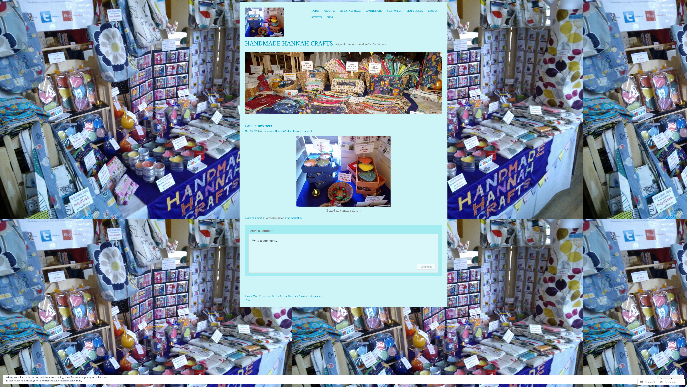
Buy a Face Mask (350, 10)
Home (315, 10)
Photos (433, 10)
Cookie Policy (75, 380)
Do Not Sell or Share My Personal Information (297, 296)
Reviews (316, 17)
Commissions (374, 10)
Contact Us (394, 10)
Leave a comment (302, 131)
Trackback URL (293, 217)
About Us (329, 10)
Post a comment (253, 217)
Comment (426, 266)
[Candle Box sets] (343, 205)
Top (247, 300)
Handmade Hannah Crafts (289, 43)
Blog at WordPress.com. (258, 296)
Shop (330, 17)
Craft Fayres (415, 10)
